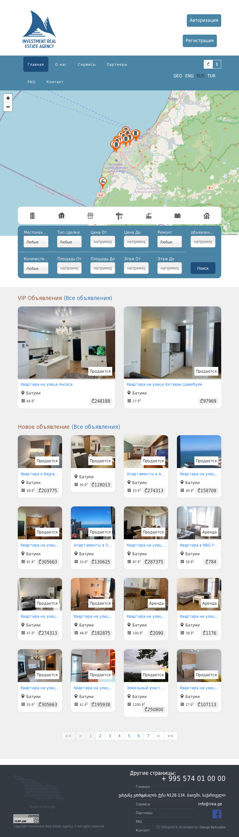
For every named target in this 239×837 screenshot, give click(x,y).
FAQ (32, 82)
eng (189, 75)
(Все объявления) (88, 298)
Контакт (55, 82)
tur (211, 75)
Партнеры (117, 64)
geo (177, 75)
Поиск (203, 268)
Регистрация (200, 40)
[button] (126, 141)
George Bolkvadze (212, 827)
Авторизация (204, 20)
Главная (36, 64)
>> (170, 736)
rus (200, 75)
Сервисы (87, 64)
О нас (61, 64)
